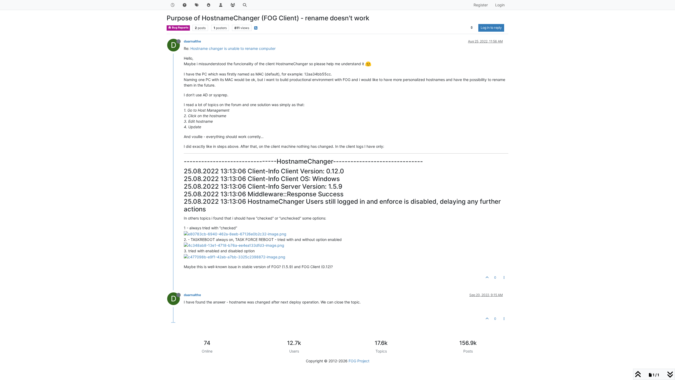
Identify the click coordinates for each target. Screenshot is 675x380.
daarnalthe (192, 41)
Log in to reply (491, 28)
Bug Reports (180, 27)
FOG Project (359, 361)
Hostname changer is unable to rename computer (233, 48)
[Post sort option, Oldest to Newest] (471, 27)
